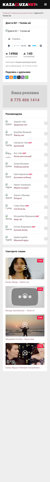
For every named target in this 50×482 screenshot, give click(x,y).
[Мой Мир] (15, 77)
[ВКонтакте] (7, 77)
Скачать (16, 39)
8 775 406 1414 (25, 100)
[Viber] (22, 77)
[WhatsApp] (26, 77)
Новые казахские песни (22, 13)
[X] (19, 77)
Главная (6, 13)
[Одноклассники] (11, 77)
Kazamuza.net (19, 4)
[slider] (16, 45)
